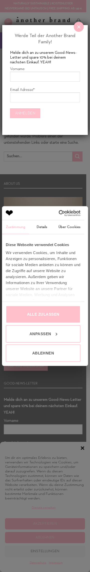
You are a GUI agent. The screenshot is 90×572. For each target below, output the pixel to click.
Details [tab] (42, 227)
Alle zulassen (43, 314)
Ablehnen (43, 353)
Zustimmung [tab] (15, 227)
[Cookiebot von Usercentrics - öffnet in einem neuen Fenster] (60, 213)
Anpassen (40, 333)
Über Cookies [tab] (69, 227)
